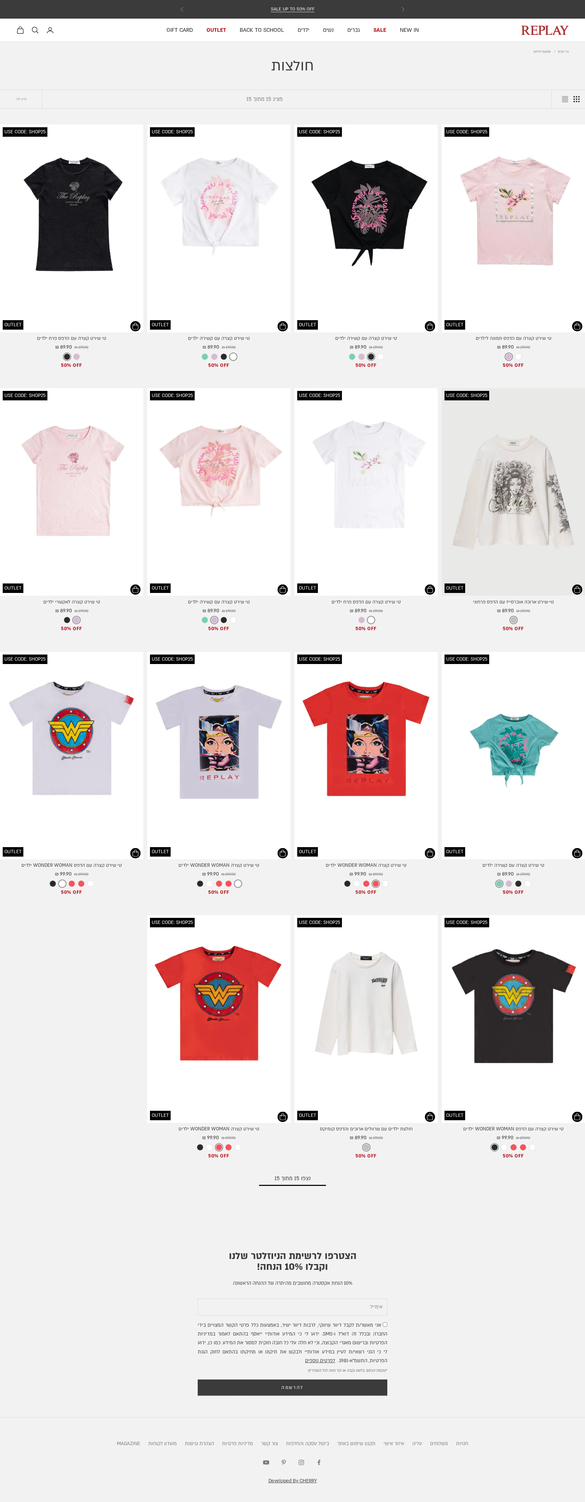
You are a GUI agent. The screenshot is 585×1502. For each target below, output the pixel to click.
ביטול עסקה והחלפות (307, 1443)
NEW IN (409, 30)
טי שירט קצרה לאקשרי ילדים (71, 602)
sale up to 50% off (293, 9)
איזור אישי (394, 1443)
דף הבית (563, 52)
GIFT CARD (180, 30)
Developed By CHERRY (292, 1481)
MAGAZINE (128, 1443)
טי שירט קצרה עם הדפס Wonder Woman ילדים (71, 865)
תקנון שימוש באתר (356, 1443)
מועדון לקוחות (162, 1443)
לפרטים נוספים (320, 1360)
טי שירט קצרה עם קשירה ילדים (366, 338)
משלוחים (439, 1443)
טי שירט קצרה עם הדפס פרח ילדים (71, 338)
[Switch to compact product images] (565, 99)
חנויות (462, 1443)
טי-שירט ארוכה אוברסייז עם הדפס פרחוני (513, 602)
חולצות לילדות (542, 52)
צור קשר (269, 1443)
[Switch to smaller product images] (576, 99)
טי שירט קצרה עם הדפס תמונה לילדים (513, 338)
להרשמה (292, 1388)
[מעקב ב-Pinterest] (283, 1462)
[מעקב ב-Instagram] (301, 1462)
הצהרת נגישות (199, 1443)
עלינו (417, 1443)
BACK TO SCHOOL (262, 30)
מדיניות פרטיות (237, 1443)
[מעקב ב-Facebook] (319, 1462)
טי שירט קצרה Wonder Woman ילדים (366, 865)
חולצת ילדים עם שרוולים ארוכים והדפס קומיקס (366, 1129)
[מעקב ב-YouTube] (266, 1462)
